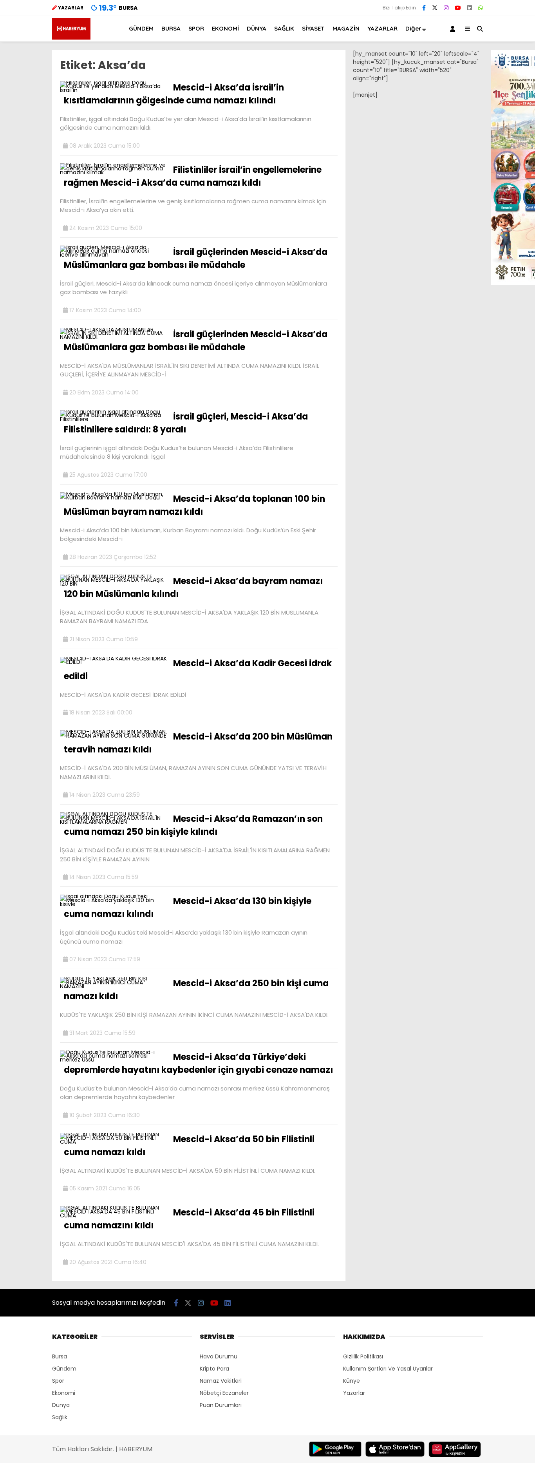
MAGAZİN (346, 28)
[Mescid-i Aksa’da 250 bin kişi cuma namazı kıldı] (113, 986)
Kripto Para (214, 1369)
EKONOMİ (225, 28)
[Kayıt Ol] (454, 29)
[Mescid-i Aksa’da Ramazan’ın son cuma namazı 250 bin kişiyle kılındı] (113, 822)
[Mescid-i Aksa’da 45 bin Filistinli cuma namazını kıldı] (113, 1215)
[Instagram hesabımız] (446, 8)
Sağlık (59, 1417)
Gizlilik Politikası (363, 1356)
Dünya (61, 1405)
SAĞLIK (284, 28)
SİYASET (313, 28)
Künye (351, 1381)
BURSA (171, 28)
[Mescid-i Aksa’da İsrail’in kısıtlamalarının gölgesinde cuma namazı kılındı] (113, 90)
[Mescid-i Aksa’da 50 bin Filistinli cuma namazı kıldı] (113, 1142)
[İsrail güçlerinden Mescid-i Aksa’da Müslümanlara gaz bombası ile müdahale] (113, 255)
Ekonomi (63, 1393)
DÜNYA (256, 28)
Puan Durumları (221, 1405)
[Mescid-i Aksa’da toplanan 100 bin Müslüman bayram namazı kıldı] (113, 497)
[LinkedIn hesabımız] (469, 8)
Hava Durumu (218, 1356)
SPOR (196, 28)
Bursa (59, 1356)
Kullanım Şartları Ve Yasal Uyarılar (388, 1369)
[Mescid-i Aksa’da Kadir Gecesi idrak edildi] (113, 662)
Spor (58, 1381)
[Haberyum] (71, 38)
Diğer (413, 28)
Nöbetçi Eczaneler (224, 1393)
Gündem (64, 1369)
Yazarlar (354, 1393)
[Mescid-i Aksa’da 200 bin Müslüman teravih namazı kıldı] (113, 736)
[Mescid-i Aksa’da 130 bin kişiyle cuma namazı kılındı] (113, 904)
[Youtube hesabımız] (458, 8)
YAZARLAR (382, 28)
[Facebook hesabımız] (424, 8)
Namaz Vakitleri (221, 1381)
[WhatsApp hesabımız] (480, 8)
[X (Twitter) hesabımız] (434, 8)
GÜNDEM (141, 28)
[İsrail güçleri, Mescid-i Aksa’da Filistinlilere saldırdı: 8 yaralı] (113, 419)
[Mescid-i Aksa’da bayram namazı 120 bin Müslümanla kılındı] (113, 584)
